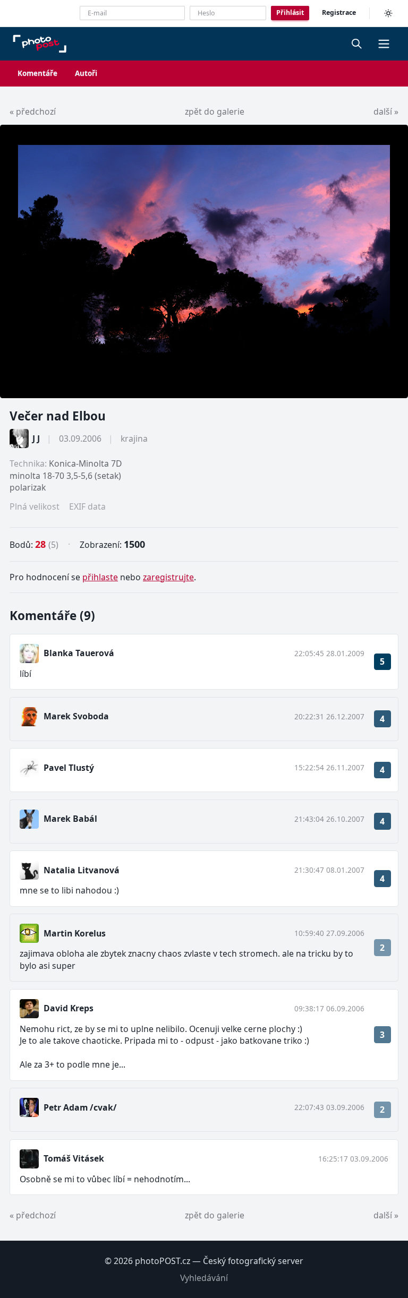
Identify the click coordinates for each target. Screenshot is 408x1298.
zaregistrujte (168, 577)
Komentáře (37, 73)
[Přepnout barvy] (388, 13)
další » (385, 111)
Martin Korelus (75, 933)
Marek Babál (70, 818)
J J (36, 438)
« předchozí (33, 111)
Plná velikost (35, 506)
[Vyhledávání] (357, 43)
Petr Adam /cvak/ (80, 1107)
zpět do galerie (214, 111)
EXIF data (87, 506)
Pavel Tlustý (69, 767)
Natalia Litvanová (82, 870)
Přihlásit (290, 12)
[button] (383, 43)
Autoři (86, 73)
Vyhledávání (204, 1278)
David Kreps (69, 1008)
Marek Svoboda (76, 716)
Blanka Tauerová (79, 653)
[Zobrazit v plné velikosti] (204, 261)
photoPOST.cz (162, 1261)
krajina (134, 438)
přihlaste (100, 577)
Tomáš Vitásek (74, 1158)
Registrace (339, 12)
